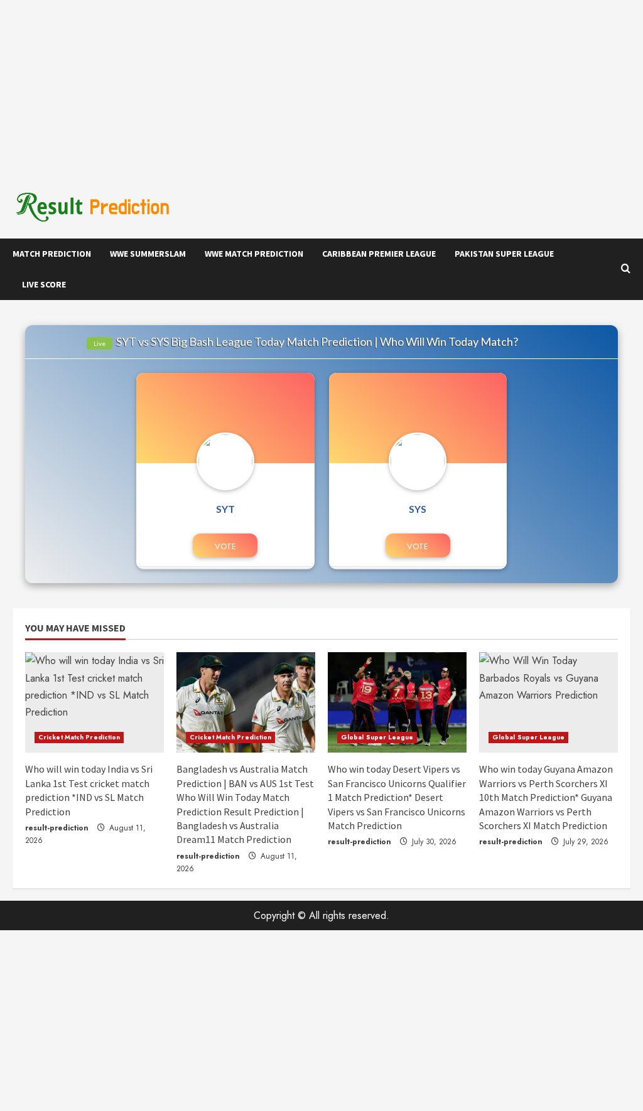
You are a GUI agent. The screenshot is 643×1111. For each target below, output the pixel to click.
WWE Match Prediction (254, 253)
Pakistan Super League (504, 253)
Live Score (44, 284)
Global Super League (377, 737)
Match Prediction (52, 253)
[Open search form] (625, 269)
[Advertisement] (321, 88)
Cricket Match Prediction (79, 737)
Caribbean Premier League (379, 253)
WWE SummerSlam (148, 253)
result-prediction (57, 828)
